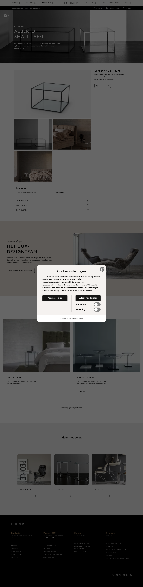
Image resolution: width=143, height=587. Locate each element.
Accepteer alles (55, 298)
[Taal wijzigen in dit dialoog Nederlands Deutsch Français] (102, 269)
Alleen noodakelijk (88, 298)
